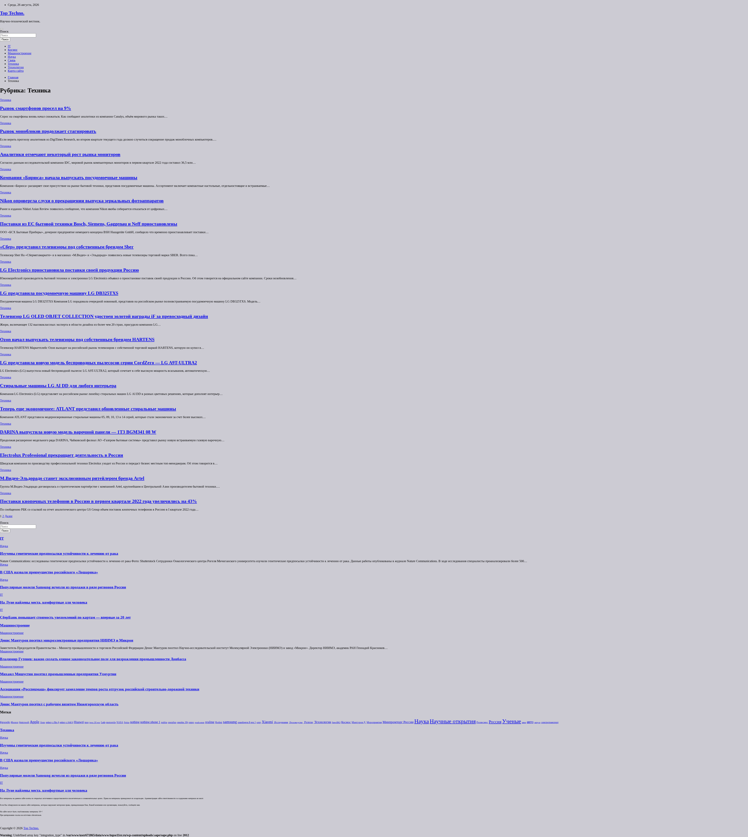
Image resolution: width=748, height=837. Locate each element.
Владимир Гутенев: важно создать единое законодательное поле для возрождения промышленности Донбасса (93, 659)
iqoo (87, 722)
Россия (495, 721)
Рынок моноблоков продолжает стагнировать (48, 131)
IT (9, 46)
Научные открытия (453, 721)
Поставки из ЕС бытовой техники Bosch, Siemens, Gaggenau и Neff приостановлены (88, 223)
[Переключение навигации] (1, 29)
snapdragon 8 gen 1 (247, 722)
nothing (134, 722)
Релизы (308, 722)
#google (5, 722)
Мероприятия (374, 722)
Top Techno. (12, 13)
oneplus (172, 722)
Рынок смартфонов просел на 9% (35, 108)
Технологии (16, 67)
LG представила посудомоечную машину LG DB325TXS (59, 293)
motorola (111, 722)
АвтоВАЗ (336, 722)
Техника (13, 63)
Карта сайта (16, 70)
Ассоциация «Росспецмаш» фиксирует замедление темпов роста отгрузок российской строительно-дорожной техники (99, 689)
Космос (13, 49)
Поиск (4, 31)
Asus (42, 722)
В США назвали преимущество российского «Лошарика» (49, 572)
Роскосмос (482, 722)
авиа (524, 722)
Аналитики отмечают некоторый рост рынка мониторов (60, 154)
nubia (164, 722)
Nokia (126, 722)
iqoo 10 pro (94, 722)
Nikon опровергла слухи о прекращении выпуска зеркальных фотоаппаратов (82, 200)
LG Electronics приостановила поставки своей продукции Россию (69, 270)
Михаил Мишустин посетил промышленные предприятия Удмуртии (58, 674)
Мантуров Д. (359, 722)
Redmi (218, 722)
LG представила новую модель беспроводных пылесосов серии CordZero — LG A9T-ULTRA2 (98, 362)
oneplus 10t (182, 722)
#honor (14, 722)
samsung (230, 722)
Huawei (79, 722)
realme (209, 722)
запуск (537, 722)
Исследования (281, 722)
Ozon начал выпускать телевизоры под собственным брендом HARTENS (77, 339)
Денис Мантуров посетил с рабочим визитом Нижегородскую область (59, 704)
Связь (11, 60)
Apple (34, 722)
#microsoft (24, 722)
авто (530, 722)
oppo (191, 722)
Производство (296, 722)
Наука (12, 56)
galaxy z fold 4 (66, 722)
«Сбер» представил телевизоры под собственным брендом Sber (67, 246)
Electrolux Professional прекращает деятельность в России (61, 455)
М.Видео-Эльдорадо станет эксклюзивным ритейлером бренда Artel (72, 478)
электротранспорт (549, 722)
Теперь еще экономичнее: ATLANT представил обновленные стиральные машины (88, 408)
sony (259, 722)
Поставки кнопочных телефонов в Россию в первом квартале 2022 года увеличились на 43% (98, 501)
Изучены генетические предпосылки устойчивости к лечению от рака (59, 553)
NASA (119, 722)
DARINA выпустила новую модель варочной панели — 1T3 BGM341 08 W (78, 431)
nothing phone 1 (150, 722)
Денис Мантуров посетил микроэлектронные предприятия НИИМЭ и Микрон (66, 640)
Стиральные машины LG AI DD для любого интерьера (58, 385)
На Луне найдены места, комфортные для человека (43, 602)
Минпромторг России (398, 722)
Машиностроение (19, 53)
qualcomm (199, 722)
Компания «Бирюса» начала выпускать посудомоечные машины (68, 177)
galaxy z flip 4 (52, 722)
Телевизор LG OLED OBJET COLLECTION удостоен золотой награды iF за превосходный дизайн (104, 316)
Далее (8, 516)
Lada (103, 722)
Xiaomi (267, 722)
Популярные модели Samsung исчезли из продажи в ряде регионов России (63, 587)
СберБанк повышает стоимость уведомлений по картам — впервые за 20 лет (65, 617)
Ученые (511, 721)
